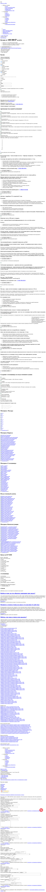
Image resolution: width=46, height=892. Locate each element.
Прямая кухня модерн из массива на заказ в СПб (10, 685)
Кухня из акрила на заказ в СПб (6, 629)
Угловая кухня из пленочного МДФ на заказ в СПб (10, 698)
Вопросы (7, 19)
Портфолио (7, 14)
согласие (6, 810)
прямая (3, 72)
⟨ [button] (0, 151)
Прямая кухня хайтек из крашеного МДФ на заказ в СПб (12, 637)
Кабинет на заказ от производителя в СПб (9, 738)
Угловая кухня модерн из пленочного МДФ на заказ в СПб (12, 689)
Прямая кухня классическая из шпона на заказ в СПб (11, 667)
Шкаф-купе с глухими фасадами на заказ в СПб (10, 707)
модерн (3, 61)
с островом (4, 73)
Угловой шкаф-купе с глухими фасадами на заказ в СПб (11, 709)
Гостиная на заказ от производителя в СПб (9, 737)
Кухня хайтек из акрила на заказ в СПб (8, 633)
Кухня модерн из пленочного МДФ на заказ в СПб (10, 687)
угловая (3, 74)
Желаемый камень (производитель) (7, 858)
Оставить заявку (5, 585)
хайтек (3, 63)
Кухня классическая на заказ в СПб (7, 651)
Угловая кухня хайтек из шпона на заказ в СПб (10, 649)
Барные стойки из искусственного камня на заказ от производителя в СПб (15, 726)
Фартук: (2, 877)
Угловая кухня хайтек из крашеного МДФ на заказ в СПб (12, 638)
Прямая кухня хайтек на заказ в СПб (7, 646)
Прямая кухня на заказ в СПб (6, 699)
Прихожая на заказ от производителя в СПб (9, 740)
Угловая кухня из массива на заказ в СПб (8, 675)
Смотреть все (4, 430)
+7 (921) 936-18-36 (19, 104)
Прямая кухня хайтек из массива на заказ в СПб (10, 640)
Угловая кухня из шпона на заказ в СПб (8, 702)
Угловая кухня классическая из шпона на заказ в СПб (11, 668)
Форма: (1, 850)
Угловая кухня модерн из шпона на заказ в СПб (10, 693)
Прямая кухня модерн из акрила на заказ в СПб (10, 679)
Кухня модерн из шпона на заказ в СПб (8, 691)
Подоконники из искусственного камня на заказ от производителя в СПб (15, 728)
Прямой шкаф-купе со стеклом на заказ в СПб (9, 713)
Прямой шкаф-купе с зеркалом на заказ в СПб (9, 717)
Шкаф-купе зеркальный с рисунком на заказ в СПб (10, 718)
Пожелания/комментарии (5, 861)
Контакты (7, 15)
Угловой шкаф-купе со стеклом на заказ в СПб (10, 714)
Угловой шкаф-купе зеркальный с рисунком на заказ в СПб (12, 720)
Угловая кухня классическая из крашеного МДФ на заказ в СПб (13, 657)
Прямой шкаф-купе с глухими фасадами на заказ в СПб (11, 708)
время (1, 808)
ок (4, 890)
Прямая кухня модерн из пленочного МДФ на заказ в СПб (12, 688)
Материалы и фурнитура (10, 22)
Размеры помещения (4, 879)
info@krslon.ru (11, 101)
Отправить (3, 829)
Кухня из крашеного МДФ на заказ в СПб (9, 670)
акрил (3, 65)
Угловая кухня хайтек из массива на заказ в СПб (10, 641)
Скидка (3, 79)
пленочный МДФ (5, 68)
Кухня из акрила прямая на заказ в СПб (8, 630)
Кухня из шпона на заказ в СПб (6, 700)
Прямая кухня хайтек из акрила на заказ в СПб (10, 634)
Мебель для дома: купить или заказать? (13, 617)
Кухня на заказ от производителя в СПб (8, 628)
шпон (3, 70)
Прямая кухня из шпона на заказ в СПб (8, 701)
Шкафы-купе (8, 9)
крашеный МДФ (5, 66)
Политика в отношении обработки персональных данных (12, 794)
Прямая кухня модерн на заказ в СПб (8, 690)
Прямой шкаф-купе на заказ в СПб (7, 710)
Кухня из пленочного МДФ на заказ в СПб (9, 696)
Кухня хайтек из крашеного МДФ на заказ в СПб (10, 636)
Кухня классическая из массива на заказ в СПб (10, 658)
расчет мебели (12, 106)
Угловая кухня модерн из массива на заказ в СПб (10, 686)
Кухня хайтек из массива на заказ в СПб (8, 639)
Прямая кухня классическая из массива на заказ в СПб (11, 660)
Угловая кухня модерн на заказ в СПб (8, 694)
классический (5, 60)
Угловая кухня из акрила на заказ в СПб (8, 631)
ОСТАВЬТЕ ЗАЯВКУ (6, 170)
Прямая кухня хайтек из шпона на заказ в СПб (10, 648)
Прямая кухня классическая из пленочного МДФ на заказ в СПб (13, 663)
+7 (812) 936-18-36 (4, 776)
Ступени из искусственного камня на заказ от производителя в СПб (14, 733)
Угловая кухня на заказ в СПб (6, 703)
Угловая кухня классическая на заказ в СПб (9, 669)
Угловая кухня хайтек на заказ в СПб (8, 650)
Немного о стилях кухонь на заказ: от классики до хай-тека (19, 604)
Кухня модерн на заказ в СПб (6, 676)
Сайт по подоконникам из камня (7, 779)
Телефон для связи (4, 804)
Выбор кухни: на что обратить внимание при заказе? (17, 593)
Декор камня (3, 857)
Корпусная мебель (9, 8)
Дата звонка (2, 805)
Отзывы (7, 18)
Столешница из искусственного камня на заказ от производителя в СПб (15, 724)
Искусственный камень (10, 7)
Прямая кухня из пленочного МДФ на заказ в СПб (10, 697)
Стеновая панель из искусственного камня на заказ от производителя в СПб (16, 729)
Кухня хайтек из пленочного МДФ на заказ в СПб (10, 643)
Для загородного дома (9, 10)
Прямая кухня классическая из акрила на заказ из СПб (11, 653)
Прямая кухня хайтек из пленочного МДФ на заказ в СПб (12, 644)
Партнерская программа (10, 24)
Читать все (4, 625)
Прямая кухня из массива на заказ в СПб (8, 674)
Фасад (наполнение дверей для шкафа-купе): (9, 872)
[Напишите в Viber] (23, 104)
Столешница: (3, 875)
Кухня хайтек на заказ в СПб (6, 632)
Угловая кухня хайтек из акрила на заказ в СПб (10, 635)
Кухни (6, 6)
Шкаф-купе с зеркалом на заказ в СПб (8, 716)
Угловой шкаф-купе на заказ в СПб (7, 715)
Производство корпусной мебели (7, 736)
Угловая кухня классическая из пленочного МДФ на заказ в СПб (13, 664)
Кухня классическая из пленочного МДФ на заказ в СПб (12, 662)
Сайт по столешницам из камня (20, 779)
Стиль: (1, 871)
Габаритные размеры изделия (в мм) (7, 853)
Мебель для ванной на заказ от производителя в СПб (11, 739)
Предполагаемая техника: (5, 874)
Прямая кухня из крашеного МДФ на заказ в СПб (10, 671)
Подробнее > (3, 601)
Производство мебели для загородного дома (9, 744)
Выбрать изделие (3, 838)
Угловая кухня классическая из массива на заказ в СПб (11, 661)
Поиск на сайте (3, 3)
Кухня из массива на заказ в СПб (7, 673)
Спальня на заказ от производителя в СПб (9, 741)
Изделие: (2, 849)
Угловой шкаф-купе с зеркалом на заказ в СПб (9, 721)
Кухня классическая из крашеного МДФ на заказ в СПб (11, 655)
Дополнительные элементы (6, 854)
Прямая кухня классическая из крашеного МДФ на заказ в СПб (13, 656)
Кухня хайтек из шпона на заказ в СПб (8, 647)
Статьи (6, 20)
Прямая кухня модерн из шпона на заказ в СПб (10, 692)
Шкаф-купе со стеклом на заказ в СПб (8, 711)
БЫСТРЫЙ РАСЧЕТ (6, 46)
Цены (6, 21)
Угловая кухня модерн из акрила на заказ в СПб (10, 680)
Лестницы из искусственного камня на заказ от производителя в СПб (14, 727)
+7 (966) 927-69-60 (23, 189)
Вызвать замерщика (4, 106)
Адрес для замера (4, 837)
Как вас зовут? (3, 806)
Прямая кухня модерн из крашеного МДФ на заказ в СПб (12, 682)
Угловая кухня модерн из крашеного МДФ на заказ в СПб (12, 683)
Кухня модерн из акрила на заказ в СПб (8, 678)
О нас (6, 12)
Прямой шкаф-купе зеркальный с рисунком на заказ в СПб (12, 719)
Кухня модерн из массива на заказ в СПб (8, 684)
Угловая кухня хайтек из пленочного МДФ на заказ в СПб (12, 645)
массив (3, 67)
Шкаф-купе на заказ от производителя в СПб (9, 706)
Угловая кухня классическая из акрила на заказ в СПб (11, 654)
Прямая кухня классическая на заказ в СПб (9, 665)
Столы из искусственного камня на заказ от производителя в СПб (14, 731)
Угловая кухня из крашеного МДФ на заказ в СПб (10, 672)
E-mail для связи (3, 820)
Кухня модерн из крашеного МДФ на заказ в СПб (10, 681)
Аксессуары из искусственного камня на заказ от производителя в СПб (15, 725)
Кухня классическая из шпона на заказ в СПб (9, 666)
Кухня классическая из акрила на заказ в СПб (9, 652)
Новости (7, 13)
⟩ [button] (0, 372)
